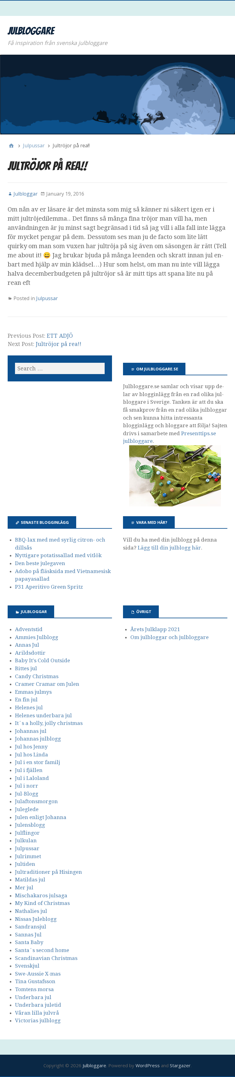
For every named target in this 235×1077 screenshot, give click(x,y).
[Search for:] (60, 368)
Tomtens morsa (34, 989)
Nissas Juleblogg (36, 919)
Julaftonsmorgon (36, 801)
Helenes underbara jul (43, 715)
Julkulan (26, 840)
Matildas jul (30, 880)
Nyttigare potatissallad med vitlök (58, 555)
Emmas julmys (33, 692)
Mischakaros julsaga (41, 895)
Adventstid (29, 629)
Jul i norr (26, 786)
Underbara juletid (38, 1005)
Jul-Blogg (26, 794)
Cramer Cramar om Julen (47, 684)
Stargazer (180, 1065)
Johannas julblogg (38, 739)
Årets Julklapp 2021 (155, 629)
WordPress (148, 1065)
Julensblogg (30, 825)
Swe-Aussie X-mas (38, 974)
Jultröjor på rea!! (58, 344)
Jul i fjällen (29, 770)
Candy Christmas (36, 676)
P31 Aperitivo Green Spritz (49, 587)
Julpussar (47, 298)
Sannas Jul (28, 935)
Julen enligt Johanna (40, 817)
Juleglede (27, 809)
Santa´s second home (42, 950)
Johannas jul (31, 731)
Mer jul (24, 887)
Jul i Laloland (32, 778)
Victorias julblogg (38, 1020)
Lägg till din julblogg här (169, 548)
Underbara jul (33, 997)
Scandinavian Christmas (46, 958)
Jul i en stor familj (37, 762)
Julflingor (27, 833)
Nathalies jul (31, 911)
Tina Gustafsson (35, 981)
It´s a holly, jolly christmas (49, 723)
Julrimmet (28, 856)
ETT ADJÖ (60, 336)
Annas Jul (27, 645)
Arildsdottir (30, 653)
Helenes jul (29, 707)
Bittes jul (26, 668)
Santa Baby (29, 942)
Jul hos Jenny (31, 747)
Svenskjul (27, 966)
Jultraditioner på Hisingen (48, 872)
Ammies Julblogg (36, 637)
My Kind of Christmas (42, 903)
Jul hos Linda (31, 755)
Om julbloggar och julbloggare (169, 637)
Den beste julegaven (40, 563)
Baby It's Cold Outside (42, 660)
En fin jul (26, 700)
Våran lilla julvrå (37, 1013)
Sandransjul (30, 927)
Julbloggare (31, 30)
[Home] (11, 145)
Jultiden (25, 864)
